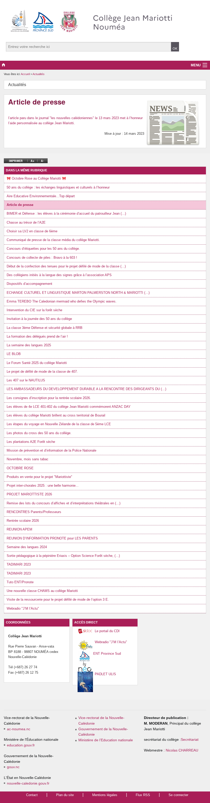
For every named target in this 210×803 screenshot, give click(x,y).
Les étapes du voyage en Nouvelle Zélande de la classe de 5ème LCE (59, 424)
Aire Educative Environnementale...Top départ (41, 196)
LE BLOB (14, 354)
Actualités (39, 74)
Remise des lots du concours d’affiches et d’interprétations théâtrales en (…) (63, 503)
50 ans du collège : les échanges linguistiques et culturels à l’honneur (58, 187)
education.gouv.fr (21, 745)
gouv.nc (13, 767)
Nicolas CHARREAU (182, 750)
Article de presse (20, 205)
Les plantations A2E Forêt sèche (31, 442)
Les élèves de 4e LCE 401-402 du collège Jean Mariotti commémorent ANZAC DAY (69, 407)
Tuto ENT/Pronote (20, 582)
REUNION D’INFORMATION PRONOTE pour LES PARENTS (52, 538)
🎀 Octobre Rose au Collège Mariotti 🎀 (36, 178)
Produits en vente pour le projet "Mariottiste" (39, 477)
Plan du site (65, 795)
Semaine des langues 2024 (27, 547)
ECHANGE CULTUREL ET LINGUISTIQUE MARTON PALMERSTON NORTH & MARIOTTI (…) (78, 293)
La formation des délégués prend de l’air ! (37, 336)
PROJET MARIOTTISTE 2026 (29, 494)
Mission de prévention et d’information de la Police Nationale (51, 450)
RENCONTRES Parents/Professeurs (34, 512)
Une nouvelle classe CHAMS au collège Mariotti (42, 591)
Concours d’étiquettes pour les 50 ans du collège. (43, 249)
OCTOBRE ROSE (20, 468)
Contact (32, 795)
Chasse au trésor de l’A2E (26, 222)
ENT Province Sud (107, 653)
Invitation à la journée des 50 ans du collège (39, 319)
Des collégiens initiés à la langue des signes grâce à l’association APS (59, 275)
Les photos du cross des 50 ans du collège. (39, 433)
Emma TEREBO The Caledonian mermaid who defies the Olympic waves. (62, 301)
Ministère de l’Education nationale (105, 740)
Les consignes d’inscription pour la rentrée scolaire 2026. (49, 398)
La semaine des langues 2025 (29, 345)
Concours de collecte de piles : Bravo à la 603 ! (42, 257)
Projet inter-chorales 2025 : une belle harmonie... (43, 485)
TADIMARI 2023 (19, 564)
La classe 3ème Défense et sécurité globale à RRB (44, 328)
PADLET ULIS (105, 674)
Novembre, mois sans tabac (27, 459)
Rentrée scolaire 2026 (23, 521)
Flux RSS (143, 795)
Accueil (25, 74)
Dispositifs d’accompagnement (29, 284)
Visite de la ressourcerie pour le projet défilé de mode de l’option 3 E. (58, 599)
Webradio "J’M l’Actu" (23, 608)
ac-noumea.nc (18, 729)
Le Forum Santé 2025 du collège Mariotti (37, 363)
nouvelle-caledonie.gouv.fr (28, 783)
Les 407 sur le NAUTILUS (26, 380)
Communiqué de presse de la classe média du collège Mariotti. (53, 240)
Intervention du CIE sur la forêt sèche (34, 310)
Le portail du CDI (107, 631)
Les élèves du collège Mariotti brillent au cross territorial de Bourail (56, 415)
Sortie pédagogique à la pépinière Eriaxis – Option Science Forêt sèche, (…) (63, 556)
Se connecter (178, 795)
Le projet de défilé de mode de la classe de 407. (42, 371)
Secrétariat (189, 740)
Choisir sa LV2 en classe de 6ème (32, 231)
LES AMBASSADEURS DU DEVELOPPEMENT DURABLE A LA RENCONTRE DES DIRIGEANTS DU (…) (86, 389)
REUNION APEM (19, 529)
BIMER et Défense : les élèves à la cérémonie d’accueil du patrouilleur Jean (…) (66, 213)
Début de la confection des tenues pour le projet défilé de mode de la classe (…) (66, 266)
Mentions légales (104, 795)
